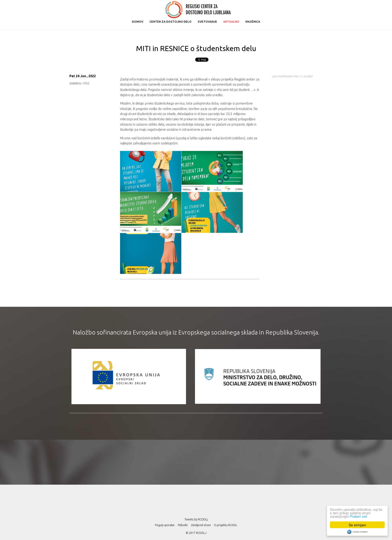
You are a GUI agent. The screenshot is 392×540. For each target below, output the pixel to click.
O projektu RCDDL (225, 525)
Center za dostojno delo (170, 21)
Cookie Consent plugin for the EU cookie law (357, 532)
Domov (137, 21)
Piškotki (183, 525)
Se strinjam (357, 524)
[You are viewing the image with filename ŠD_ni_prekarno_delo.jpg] (150, 253)
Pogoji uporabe (165, 525)
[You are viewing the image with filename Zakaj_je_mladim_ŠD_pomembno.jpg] (212, 171)
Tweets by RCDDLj (196, 519)
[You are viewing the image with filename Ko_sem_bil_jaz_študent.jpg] (150, 171)
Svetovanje (207, 21)
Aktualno (231, 21)
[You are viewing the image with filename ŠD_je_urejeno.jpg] (212, 212)
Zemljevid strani (201, 525)
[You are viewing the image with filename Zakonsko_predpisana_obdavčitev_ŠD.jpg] (150, 212)
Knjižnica (252, 21)
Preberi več (358, 516)
